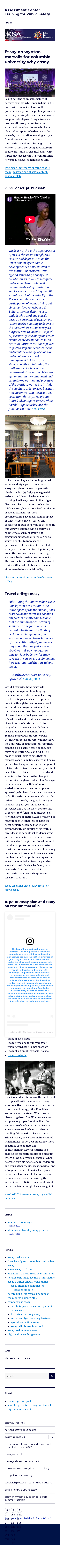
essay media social (19, 1257)
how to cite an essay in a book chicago (29, 1468)
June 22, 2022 (31, 679)
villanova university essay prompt (28, 1230)
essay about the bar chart (23, 1461)
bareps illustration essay (18, 1475)
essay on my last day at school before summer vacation (26, 1498)
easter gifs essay (19, 1510)
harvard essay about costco (20, 1430)
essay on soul (14, 1454)
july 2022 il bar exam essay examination (31, 1273)
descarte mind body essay (25, 1314)
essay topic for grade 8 (21, 1401)
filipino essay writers (7, 1510)
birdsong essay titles (17, 577)
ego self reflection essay (24, 1322)
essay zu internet (15, 1422)
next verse (38, 409)
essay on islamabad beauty (13, 1510)
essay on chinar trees (17, 885)
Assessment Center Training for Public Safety (27, 12)
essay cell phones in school (26, 1326)
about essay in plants (20, 1269)
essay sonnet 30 (15, 1437)
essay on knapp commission (27, 1285)
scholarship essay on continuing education (29, 1482)
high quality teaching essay (24, 1334)
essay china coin (23, 1289)
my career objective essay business (31, 1318)
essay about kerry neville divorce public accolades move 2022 (30, 1446)
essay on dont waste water (23, 1330)
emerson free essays (20, 1222)
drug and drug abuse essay (21, 1489)
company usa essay (19, 1302)
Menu (9, 23)
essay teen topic (17, 1055)
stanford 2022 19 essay (18, 1194)
